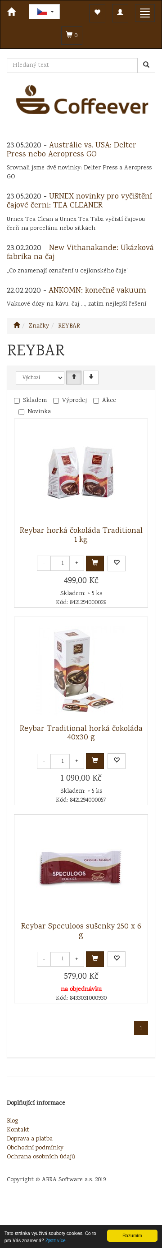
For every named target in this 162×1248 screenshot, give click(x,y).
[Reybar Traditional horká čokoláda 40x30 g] (81, 671)
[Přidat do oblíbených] (117, 563)
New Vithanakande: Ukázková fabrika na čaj (80, 252)
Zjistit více (55, 1240)
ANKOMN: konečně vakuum (97, 291)
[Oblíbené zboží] (97, 13)
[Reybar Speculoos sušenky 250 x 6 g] (81, 868)
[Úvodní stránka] (17, 326)
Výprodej (74, 400)
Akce (109, 400)
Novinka (39, 411)
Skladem (35, 400)
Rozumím (132, 1235)
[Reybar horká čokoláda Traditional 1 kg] (81, 473)
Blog (12, 1121)
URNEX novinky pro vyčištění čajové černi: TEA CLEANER (79, 201)
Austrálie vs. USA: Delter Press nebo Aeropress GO (71, 150)
